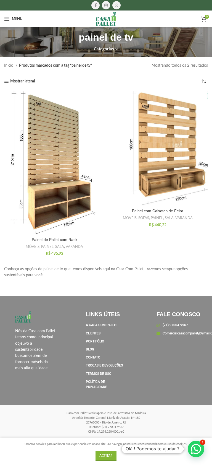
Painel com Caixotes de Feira (157, 211)
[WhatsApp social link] (116, 5)
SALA (59, 247)
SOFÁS (143, 218)
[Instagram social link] (106, 5)
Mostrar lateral (22, 81)
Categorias (104, 49)
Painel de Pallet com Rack (54, 239)
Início (9, 65)
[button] (196, 449)
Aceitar (106, 456)
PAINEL (47, 247)
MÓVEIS (32, 247)
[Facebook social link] (95, 5)
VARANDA (74, 247)
